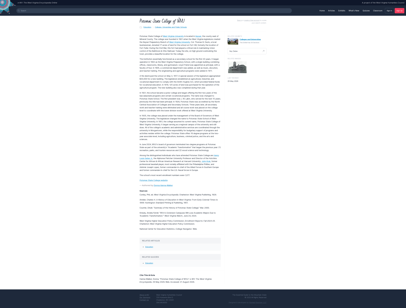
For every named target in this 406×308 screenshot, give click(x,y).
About (144, 295)
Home (322, 11)
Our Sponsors (145, 297)
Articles (331, 11)
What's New (354, 11)
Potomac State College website (154, 180)
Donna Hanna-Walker (163, 185)
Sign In (389, 11)
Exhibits (341, 11)
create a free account (252, 20)
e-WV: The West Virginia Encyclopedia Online (37, 3)
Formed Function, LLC (257, 302)
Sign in (239, 20)
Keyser (198, 36)
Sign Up (399, 11)
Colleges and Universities (250, 39)
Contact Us (144, 300)
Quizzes (366, 11)
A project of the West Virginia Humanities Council (383, 3)
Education (147, 27)
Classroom (377, 11)
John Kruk (206, 161)
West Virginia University (173, 36)
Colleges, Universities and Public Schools (171, 27)
